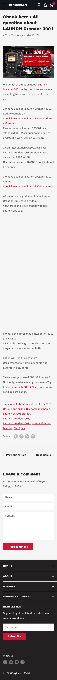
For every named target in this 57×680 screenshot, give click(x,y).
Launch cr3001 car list (16, 413)
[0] (51, 5)
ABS (5, 35)
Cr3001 (47, 404)
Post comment (18, 546)
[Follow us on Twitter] (11, 662)
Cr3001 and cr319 (14, 408)
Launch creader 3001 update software (26, 423)
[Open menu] (4, 5)
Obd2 (17, 428)
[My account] (45, 5)
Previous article (16, 454)
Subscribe (14, 636)
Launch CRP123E (24, 387)
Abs (12, 404)
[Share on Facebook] (16, 436)
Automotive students (28, 404)
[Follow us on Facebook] (5, 662)
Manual (7, 428)
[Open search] (39, 5)
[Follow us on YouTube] (17, 662)
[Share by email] (33, 436)
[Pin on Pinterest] (21, 436)
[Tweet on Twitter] (27, 436)
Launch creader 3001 (16, 418)
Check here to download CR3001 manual (27, 186)
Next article (43, 454)
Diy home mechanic (38, 408)
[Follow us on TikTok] (22, 662)
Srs (23, 428)
